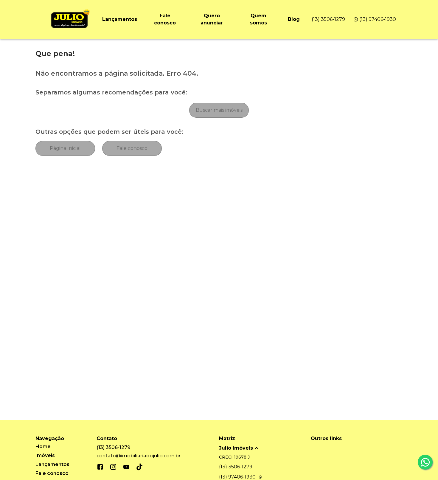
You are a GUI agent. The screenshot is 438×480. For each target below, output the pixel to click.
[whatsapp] (425, 462)
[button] (265, 448)
